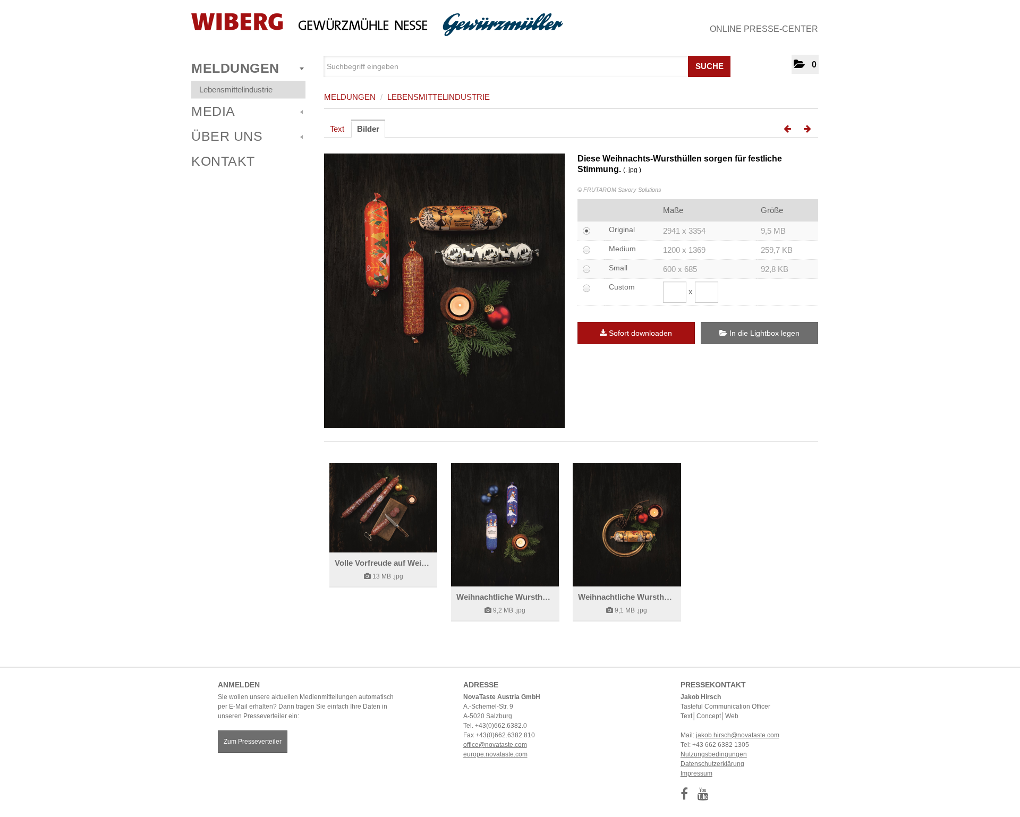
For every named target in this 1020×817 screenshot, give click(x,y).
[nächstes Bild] (807, 129)
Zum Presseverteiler (253, 741)
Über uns (226, 136)
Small (618, 267)
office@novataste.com (495, 744)
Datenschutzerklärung (712, 764)
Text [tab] (337, 128)
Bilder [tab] (368, 128)
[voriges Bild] (787, 129)
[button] (805, 64)
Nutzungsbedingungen (714, 754)
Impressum (696, 773)
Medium (622, 248)
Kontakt (223, 161)
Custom (622, 287)
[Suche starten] (721, 64)
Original (622, 229)
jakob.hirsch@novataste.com (737, 735)
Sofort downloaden (640, 333)
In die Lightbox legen (763, 333)
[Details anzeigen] (383, 508)
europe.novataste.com (495, 754)
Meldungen (235, 68)
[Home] (377, 25)
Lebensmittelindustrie (236, 89)
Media (213, 111)
